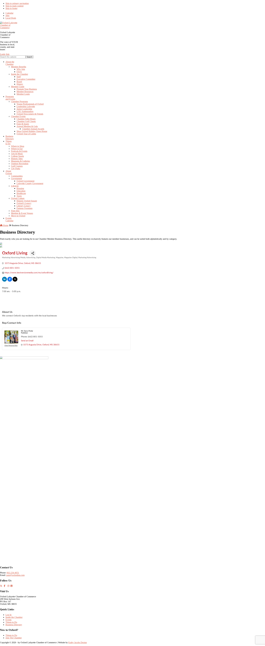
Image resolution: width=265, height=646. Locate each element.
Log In (8, 615)
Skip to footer (11, 8)
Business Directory (14, 625)
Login (2, 54)
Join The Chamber (14, 638)
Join (7, 54)
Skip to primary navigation (17, 3)
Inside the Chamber (14, 617)
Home (5, 225)
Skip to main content (14, 6)
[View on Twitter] (15, 281)
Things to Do (11, 622)
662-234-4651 (13, 572)
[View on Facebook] (9, 281)
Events (8, 620)
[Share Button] (33, 253)
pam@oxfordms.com (15, 575)
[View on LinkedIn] (4, 281)
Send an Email (27, 341)
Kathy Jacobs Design (77, 642)
